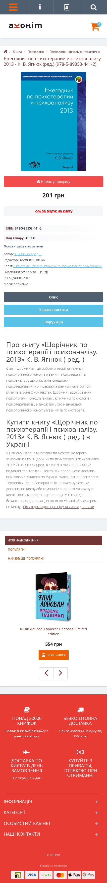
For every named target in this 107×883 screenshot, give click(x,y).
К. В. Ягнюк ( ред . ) (28, 254)
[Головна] (5, 52)
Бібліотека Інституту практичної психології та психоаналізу (57, 266)
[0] (95, 29)
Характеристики (53, 309)
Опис (53, 297)
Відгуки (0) (54, 322)
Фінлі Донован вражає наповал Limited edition (53, 631)
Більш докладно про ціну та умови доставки (58, 506)
